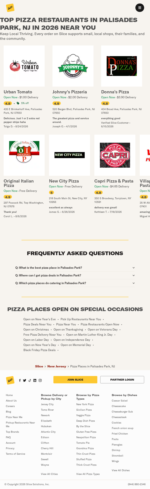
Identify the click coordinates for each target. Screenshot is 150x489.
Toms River (47, 409)
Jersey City (47, 404)
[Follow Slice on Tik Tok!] (30, 381)
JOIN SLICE (75, 379)
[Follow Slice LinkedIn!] (34, 381)
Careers (10, 406)
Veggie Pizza (83, 415)
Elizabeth (46, 420)
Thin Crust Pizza (85, 453)
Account (10, 442)
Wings (115, 461)
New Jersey (56, 366)
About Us (11, 400)
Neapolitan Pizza (86, 437)
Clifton (45, 442)
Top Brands (12, 431)
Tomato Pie (82, 442)
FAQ (8, 437)
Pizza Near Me (14, 417)
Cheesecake (119, 406)
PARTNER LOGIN (122, 379)
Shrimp (116, 450)
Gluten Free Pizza (86, 431)
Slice (39, 366)
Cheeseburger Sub (122, 411)
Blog (8, 411)
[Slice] (10, 8)
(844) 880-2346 (137, 484)
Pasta (115, 439)
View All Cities (49, 474)
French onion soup (122, 428)
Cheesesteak (119, 417)
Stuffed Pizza (84, 459)
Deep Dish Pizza (85, 420)
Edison (45, 437)
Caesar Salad (120, 400)
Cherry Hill (47, 448)
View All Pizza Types (88, 474)
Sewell (44, 459)
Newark (45, 415)
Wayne (45, 464)
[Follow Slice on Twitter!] (24, 381)
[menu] (139, 7)
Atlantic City (48, 431)
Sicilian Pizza (84, 409)
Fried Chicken (120, 433)
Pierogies (117, 444)
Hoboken (46, 426)
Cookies (116, 422)
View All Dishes (121, 470)
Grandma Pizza (85, 448)
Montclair (46, 453)
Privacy (10, 448)
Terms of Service (15, 453)
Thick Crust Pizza (86, 464)
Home (9, 395)
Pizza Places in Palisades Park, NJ (92, 366)
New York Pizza (85, 404)
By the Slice (83, 426)
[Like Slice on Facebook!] (20, 381)
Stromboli (117, 455)
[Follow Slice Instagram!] (40, 381)
